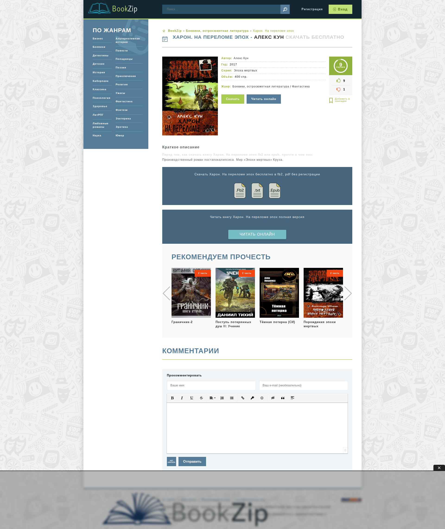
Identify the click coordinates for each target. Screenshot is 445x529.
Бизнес (98, 38)
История (99, 72)
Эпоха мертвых (245, 70)
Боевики (99, 46)
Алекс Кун (269, 37)
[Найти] (285, 9)
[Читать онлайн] (264, 91)
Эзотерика (123, 118)
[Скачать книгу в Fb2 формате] (240, 191)
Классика (99, 89)
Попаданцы (124, 59)
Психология (101, 97)
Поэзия (121, 67)
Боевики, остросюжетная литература (260, 86)
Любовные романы (100, 125)
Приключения (126, 76)
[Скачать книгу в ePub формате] (275, 191)
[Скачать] (233, 91)
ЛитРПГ (98, 114)
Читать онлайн (257, 234)
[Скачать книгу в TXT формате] (257, 191)
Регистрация (312, 9)
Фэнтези (122, 110)
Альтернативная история (128, 40)
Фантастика (301, 86)
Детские (99, 63)
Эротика (122, 126)
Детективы (100, 55)
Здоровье (100, 106)
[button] (172, 398)
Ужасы (120, 93)
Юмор (120, 135)
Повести (122, 50)
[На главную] (118, 9)
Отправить (192, 461)
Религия (122, 84)
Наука (97, 135)
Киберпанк (101, 81)
